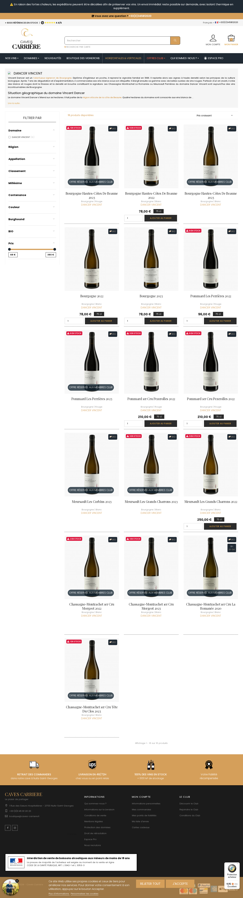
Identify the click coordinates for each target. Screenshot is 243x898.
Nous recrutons (92, 845)
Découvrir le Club (189, 803)
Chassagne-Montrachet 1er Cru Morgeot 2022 (91, 606)
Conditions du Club (190, 815)
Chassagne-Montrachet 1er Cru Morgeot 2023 (151, 606)
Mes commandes (141, 809)
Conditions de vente (95, 815)
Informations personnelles (146, 803)
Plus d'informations (59, 893)
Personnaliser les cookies (84, 893)
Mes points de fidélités (144, 815)
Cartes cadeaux (140, 827)
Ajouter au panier (161, 218)
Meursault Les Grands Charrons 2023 (151, 501)
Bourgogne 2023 (151, 296)
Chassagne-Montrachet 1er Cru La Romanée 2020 (210, 606)
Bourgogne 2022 (91, 296)
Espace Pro (90, 839)
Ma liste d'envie (140, 821)
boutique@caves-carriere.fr (24, 816)
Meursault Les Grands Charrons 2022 (210, 501)
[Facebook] (7, 827)
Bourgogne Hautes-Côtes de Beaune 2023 (92, 195)
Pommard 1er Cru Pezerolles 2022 (151, 398)
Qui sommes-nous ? (95, 803)
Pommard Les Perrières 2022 (210, 296)
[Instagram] (15, 827)
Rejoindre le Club (189, 809)
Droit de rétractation (95, 833)
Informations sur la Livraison (99, 809)
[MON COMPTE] (213, 37)
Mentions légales (93, 821)
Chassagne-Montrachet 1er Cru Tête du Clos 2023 (92, 709)
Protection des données (97, 827)
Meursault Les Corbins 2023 (92, 501)
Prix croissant (215, 115)
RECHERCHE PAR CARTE (78, 47)
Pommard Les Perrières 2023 (91, 398)
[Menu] (238, 864)
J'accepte (180, 884)
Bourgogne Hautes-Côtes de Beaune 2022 (151, 195)
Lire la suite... (14, 103)
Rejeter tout (150, 884)
